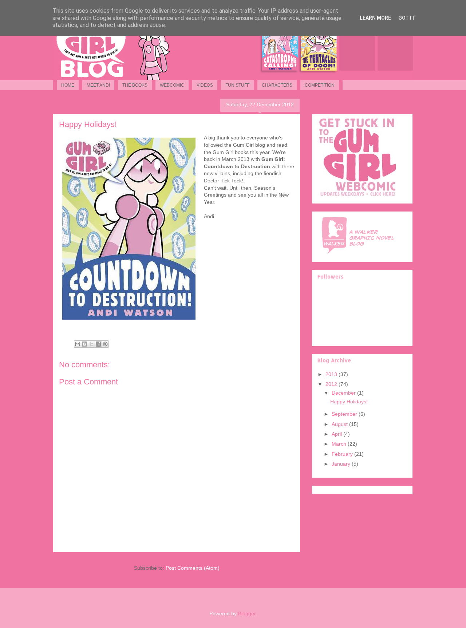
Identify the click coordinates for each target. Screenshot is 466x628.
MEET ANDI (98, 85)
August (340, 424)
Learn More (375, 18)
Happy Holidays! (349, 401)
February (343, 454)
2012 (332, 384)
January (342, 464)
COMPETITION (320, 85)
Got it (406, 18)
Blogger (247, 613)
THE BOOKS (134, 85)
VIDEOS (205, 85)
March (340, 444)
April (337, 434)
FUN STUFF (237, 85)
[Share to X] (91, 344)
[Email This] (77, 344)
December (344, 393)
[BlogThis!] (84, 344)
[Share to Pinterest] (105, 344)
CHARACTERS (277, 85)
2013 (332, 374)
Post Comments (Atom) (193, 568)
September (345, 414)
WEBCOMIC (172, 85)
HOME (67, 85)
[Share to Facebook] (98, 344)
